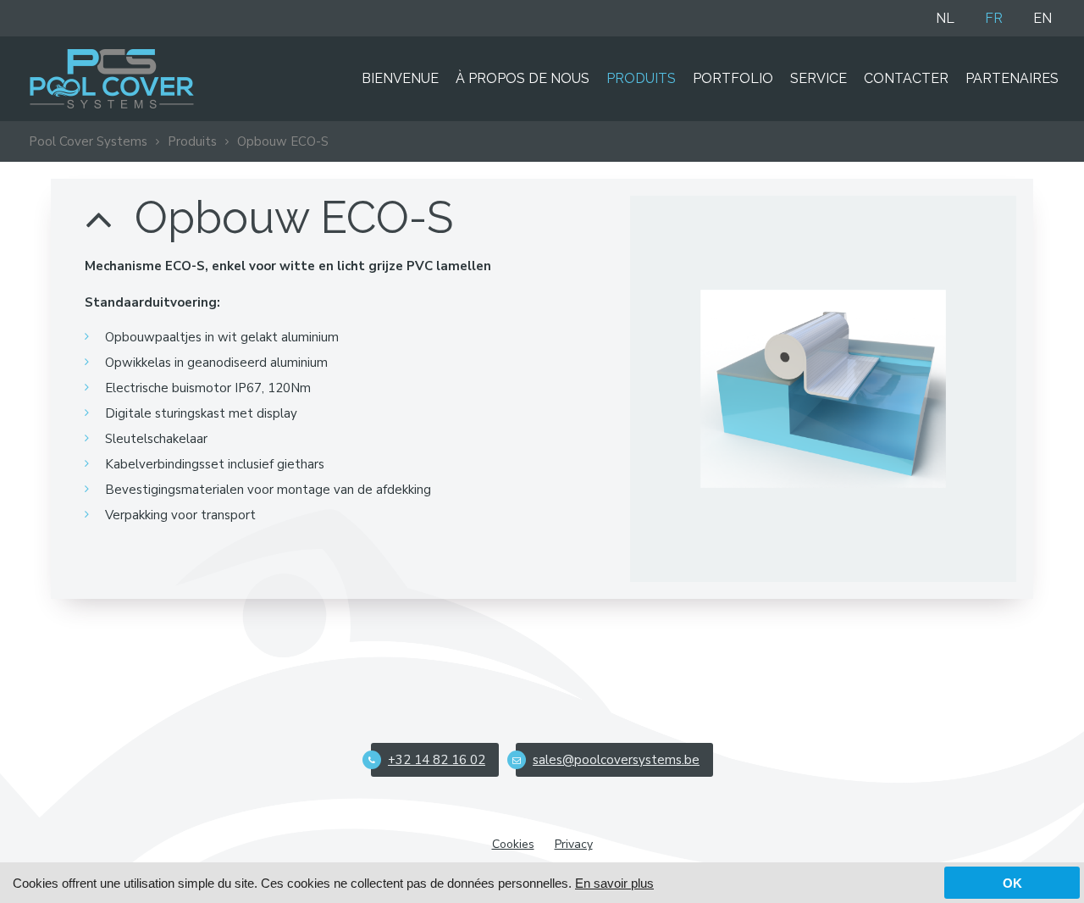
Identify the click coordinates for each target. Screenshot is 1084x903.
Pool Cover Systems (88, 141)
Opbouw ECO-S (283, 141)
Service (818, 78)
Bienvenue (400, 78)
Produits (641, 78)
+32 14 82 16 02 (436, 759)
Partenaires (1012, 78)
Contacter (906, 78)
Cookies (513, 844)
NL (945, 18)
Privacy (574, 844)
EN (1042, 18)
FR (994, 18)
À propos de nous (522, 78)
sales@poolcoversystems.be (616, 759)
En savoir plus (614, 883)
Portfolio (733, 78)
